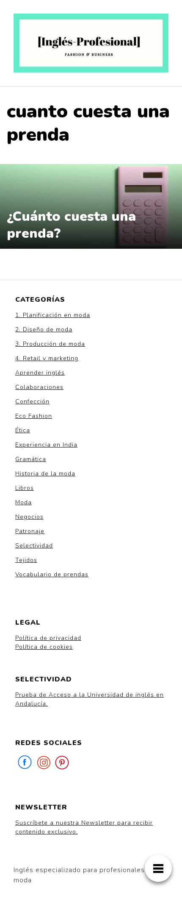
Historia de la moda (45, 474)
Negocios (29, 517)
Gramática (30, 459)
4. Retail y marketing (46, 358)
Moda (23, 502)
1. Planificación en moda (52, 315)
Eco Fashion (33, 416)
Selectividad (34, 546)
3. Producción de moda (50, 344)
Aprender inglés (40, 373)
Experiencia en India (46, 445)
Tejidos (26, 560)
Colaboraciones (39, 387)
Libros (24, 488)
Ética (22, 430)
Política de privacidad (48, 638)
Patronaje (29, 531)
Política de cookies (44, 647)
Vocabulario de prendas (51, 574)
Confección (32, 402)
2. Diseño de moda (43, 329)
